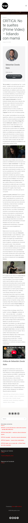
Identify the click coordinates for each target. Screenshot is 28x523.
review (18, 398)
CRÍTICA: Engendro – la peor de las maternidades (12, 440)
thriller (13, 402)
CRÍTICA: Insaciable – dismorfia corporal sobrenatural (13, 437)
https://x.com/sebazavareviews (14, 76)
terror (9, 402)
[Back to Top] (14, 518)
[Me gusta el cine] (5, 5)
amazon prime (15, 394)
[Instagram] (12, 413)
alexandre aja (7, 394)
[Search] (24, 419)
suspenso (21, 400)
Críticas (5, 17)
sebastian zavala (7, 400)
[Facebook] (9, 413)
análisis (11, 396)
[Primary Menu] (26, 6)
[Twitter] (18, 413)
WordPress (19, 506)
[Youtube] (15, 413)
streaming (15, 400)
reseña (14, 398)
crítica (15, 396)
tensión (5, 402)
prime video (9, 398)
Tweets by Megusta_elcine (7, 455)
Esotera (13, 506)
